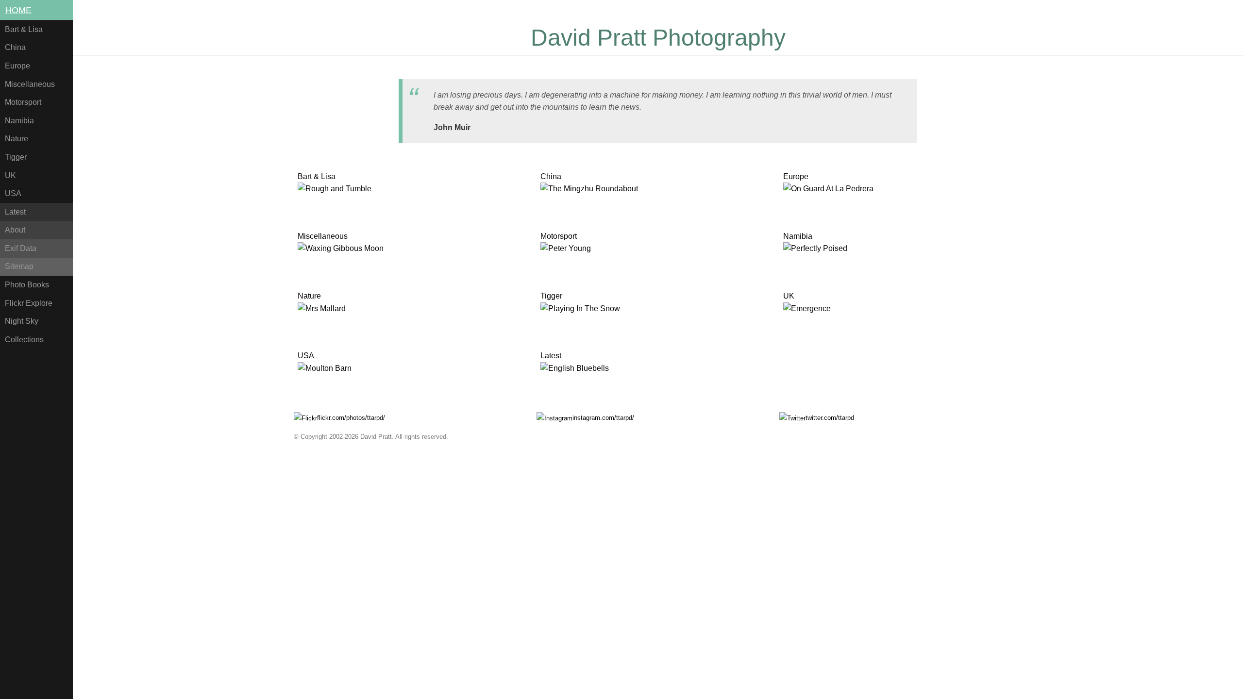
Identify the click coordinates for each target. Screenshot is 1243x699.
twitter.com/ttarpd (830, 417)
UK (10, 175)
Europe (17, 66)
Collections (24, 339)
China (15, 47)
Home (18, 10)
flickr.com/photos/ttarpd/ (351, 417)
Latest (15, 212)
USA (13, 193)
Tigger (16, 157)
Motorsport (23, 102)
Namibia (19, 120)
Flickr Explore (28, 303)
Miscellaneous (30, 84)
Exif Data (20, 248)
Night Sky (21, 321)
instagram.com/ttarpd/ (603, 417)
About (15, 230)
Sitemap (19, 266)
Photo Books (27, 285)
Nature (16, 138)
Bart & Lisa (24, 29)
